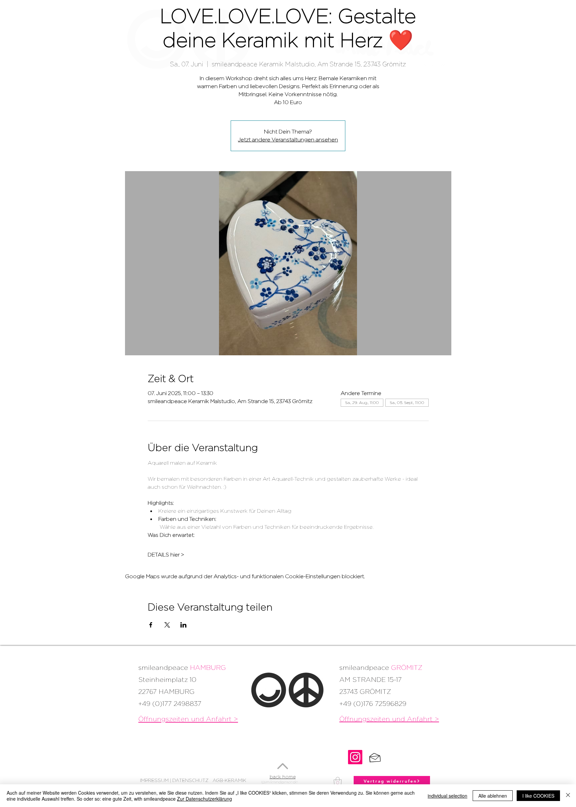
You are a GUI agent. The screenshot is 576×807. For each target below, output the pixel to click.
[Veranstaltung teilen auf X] (167, 625)
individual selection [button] (447, 795)
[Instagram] (355, 757)
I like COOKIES (538, 795)
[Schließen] (568, 796)
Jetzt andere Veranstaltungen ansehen (288, 139)
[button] (338, 782)
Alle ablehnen (492, 795)
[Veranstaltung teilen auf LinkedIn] (183, 625)
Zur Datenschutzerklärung (204, 798)
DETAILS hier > (166, 554)
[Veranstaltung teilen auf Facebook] (151, 625)
